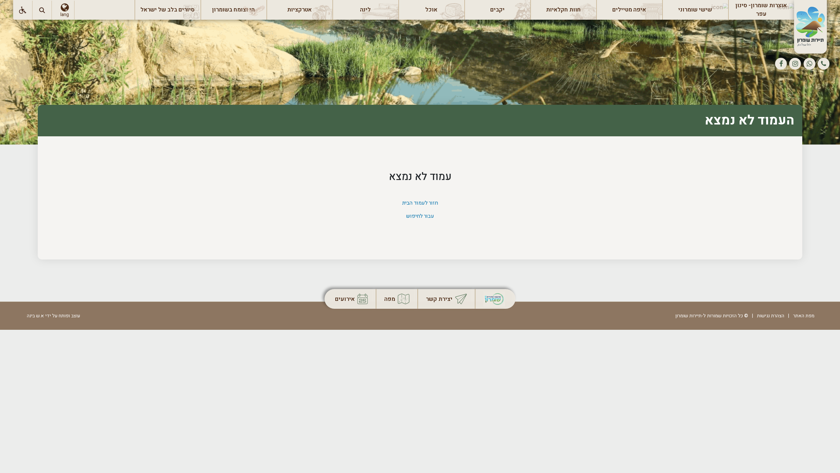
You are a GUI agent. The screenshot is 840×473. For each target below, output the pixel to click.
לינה (365, 10)
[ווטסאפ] (809, 64)
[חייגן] (824, 64)
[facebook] (781, 64)
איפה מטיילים (629, 10)
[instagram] (795, 64)
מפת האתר (803, 315)
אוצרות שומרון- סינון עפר (761, 9)
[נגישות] (22, 10)
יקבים (497, 10)
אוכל (431, 10)
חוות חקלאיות (563, 10)
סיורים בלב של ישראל (167, 10)
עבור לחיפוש (420, 216)
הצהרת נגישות (770, 315)
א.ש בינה (33, 315)
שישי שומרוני (695, 10)
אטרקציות (299, 10)
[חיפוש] (42, 10)
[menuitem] (761, 10)
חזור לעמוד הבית (420, 203)
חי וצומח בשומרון (233, 10)
